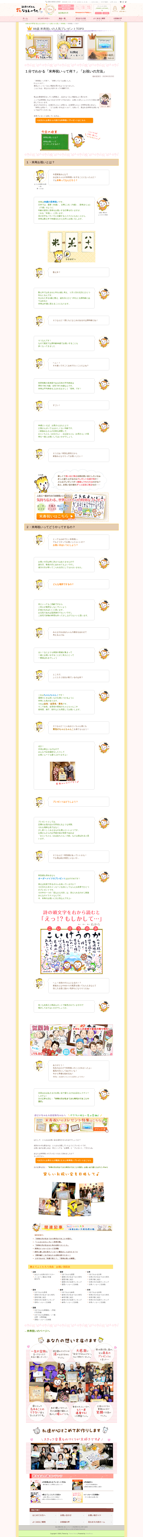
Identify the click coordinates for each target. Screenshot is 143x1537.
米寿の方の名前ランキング (99, 1300)
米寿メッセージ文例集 (97, 1302)
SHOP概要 (104, 2)
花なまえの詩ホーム (96, 1522)
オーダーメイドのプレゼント (51, 878)
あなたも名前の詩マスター (44, 1274)
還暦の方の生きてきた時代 (72, 1277)
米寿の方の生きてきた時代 (99, 1295)
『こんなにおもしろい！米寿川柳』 (48, 1242)
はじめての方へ (39, 1515)
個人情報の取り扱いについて (63, 1527)
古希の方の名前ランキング (99, 1282)
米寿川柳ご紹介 (95, 1297)
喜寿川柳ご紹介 (40, 1297)
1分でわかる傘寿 (68, 1292)
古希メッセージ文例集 (97, 1284)
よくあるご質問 (39, 1522)
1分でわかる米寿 (95, 1292)
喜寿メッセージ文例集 (42, 1302)
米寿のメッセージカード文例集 (47, 1248)
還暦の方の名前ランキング (72, 1282)
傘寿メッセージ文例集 (70, 1302)
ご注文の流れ (94, 2)
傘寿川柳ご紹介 (67, 1297)
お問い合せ (113, 2)
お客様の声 (65, 1522)
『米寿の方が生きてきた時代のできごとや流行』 (54, 1239)
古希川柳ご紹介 (95, 1279)
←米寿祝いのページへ (37, 1330)
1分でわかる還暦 (68, 1274)
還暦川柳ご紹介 (67, 1279)
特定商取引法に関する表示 (80, 1527)
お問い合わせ (66, 1515)
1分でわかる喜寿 (40, 1292)
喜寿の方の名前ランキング (44, 1300)
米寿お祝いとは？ (50, 137)
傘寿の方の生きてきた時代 (72, 1295)
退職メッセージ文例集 (42, 1319)
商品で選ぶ (36, 1510)
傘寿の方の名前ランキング (72, 1300)
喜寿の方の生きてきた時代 (44, 1295)
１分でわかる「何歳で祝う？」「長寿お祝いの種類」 (55, 1258)
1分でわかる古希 (95, 1274)
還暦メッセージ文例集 (70, 1284)
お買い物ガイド (94, 1515)
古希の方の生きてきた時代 (99, 1277)
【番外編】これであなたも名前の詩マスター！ (53, 1255)
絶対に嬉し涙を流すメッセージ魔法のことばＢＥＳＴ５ (56, 1252)
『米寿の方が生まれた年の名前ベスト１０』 (52, 1245)
